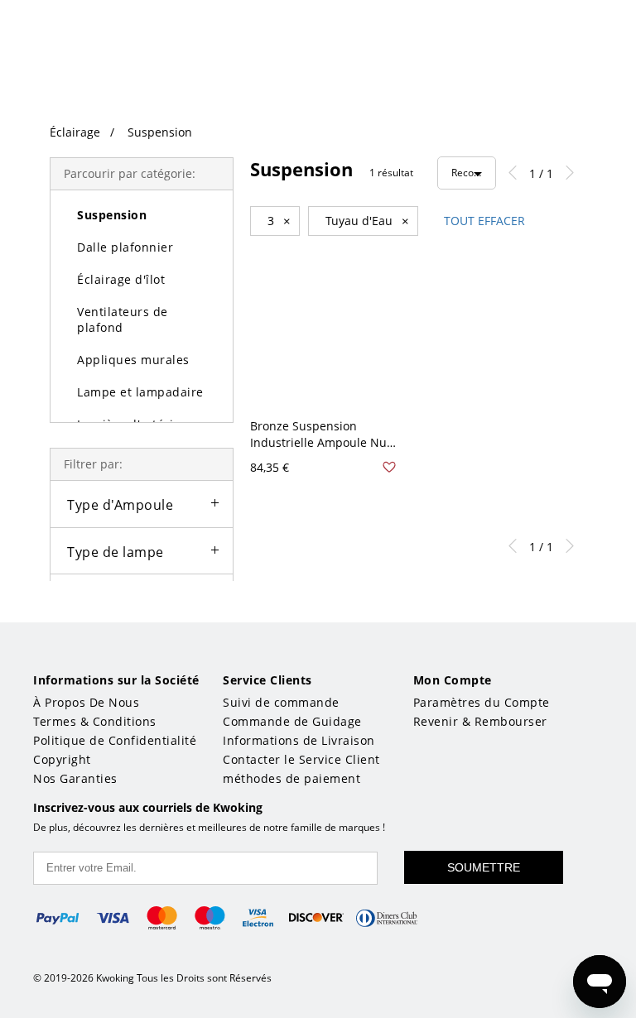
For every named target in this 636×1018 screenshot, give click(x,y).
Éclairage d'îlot (121, 279)
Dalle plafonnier (125, 247)
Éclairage (75, 132)
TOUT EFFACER (484, 220)
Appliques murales (133, 359)
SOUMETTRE (483, 867)
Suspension (160, 132)
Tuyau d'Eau (367, 221)
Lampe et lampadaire (140, 392)
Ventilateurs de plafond (122, 319)
